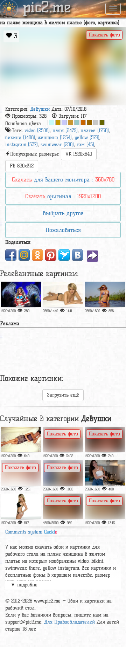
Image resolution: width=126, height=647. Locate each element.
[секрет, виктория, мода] (21, 294)
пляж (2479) (65, 130)
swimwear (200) (57, 144)
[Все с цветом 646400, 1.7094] (102, 122)
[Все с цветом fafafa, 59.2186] (45, 122)
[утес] (63, 506)
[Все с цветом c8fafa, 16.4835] (51, 122)
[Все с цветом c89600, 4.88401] (58, 122)
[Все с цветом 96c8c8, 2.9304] (76, 122)
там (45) (85, 144)
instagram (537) (21, 144)
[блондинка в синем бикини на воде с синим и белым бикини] (105, 294)
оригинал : (63, 196)
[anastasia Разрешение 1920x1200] (105, 439)
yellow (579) (87, 137)
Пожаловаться (63, 230)
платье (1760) (94, 130)
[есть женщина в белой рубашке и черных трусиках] (63, 473)
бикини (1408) (20, 137)
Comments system (31, 532)
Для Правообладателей (69, 622)
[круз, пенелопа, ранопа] (21, 439)
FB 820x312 (22, 166)
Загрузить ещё (63, 395)
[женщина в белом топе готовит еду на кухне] (105, 473)
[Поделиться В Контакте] (77, 255)
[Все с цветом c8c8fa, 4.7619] (64, 122)
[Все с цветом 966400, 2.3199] (89, 122)
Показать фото (104, 35)
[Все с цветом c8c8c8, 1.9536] (95, 122)
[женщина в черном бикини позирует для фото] (21, 506)
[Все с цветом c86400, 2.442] (83, 122)
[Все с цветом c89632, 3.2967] (70, 122)
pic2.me (47, 8)
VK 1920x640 (78, 154)
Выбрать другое (63, 213)
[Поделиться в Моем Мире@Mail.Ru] (24, 255)
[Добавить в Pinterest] (50, 255)
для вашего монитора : (63, 179)
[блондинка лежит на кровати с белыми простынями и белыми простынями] (21, 473)
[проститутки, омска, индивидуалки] (63, 439)
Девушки (40, 109)
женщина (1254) (55, 137)
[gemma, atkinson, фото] (63, 294)
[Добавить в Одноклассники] (37, 255)
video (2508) (37, 130)
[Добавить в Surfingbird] (64, 255)
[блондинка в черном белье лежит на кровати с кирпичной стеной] (105, 506)
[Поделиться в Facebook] (10, 255)
